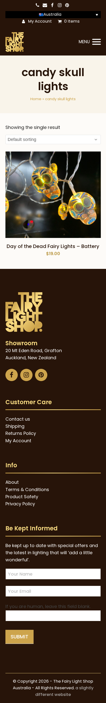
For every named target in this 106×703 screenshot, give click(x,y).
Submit (19, 636)
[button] (90, 42)
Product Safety (21, 497)
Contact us (17, 419)
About (12, 482)
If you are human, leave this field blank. (47, 606)
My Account (40, 21)
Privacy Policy (20, 504)
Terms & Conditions (27, 489)
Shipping (14, 426)
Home (35, 98)
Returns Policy (20, 433)
